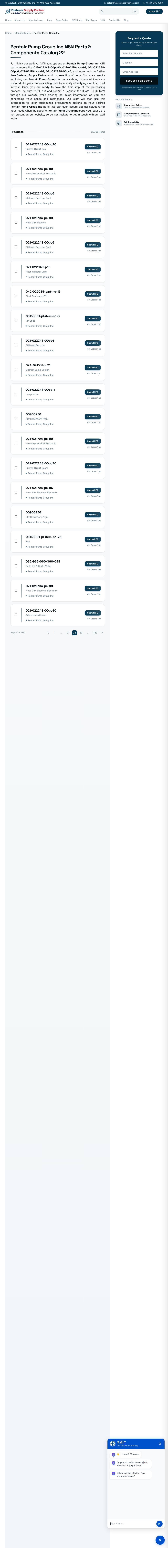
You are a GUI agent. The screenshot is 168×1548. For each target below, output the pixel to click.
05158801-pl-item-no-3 (43, 316)
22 (74, 632)
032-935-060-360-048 (43, 561)
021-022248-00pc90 (41, 144)
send (159, 1524)
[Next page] (102, 632)
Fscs (49, 20)
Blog (126, 20)
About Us (20, 20)
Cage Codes (62, 20)
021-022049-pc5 (38, 267)
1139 (95, 632)
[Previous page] (48, 632)
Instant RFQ (154, 11)
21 (68, 632)
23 (81, 632)
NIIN (103, 20)
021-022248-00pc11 (40, 389)
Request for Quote (139, 81)
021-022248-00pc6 (40, 193)
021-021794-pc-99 (39, 169)
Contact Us (114, 20)
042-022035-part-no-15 (43, 291)
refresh (160, 1444)
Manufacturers (36, 20)
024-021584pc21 (38, 365)
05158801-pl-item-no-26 (44, 537)
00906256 (33, 414)
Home (8, 20)
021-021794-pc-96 (39, 488)
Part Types (91, 20)
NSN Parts (77, 20)
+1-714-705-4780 (154, 3)
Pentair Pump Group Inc (40, 154)
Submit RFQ (92, 146)
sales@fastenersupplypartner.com (123, 3)
